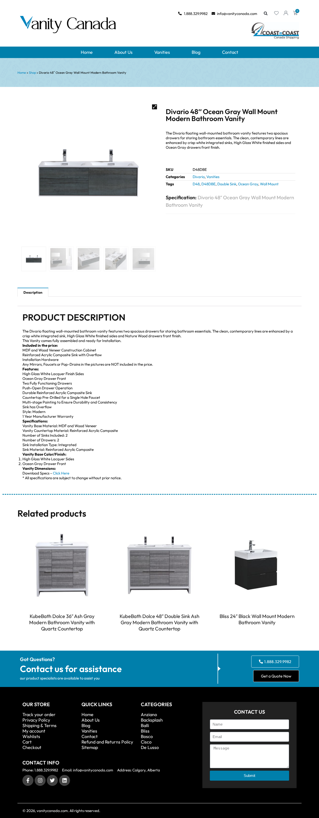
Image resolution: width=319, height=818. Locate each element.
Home (87, 52)
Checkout (31, 747)
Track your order (39, 714)
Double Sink (226, 184)
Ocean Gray (248, 184)
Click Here (61, 473)
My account (33, 731)
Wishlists (31, 736)
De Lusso (150, 747)
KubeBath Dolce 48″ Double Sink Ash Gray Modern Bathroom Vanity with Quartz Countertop (159, 622)
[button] (265, 13)
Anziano (149, 714)
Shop (32, 72)
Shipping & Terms (39, 725)
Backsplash (152, 720)
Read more (62, 637)
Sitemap (89, 747)
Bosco (147, 736)
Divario (199, 176)
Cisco (146, 742)
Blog (196, 52)
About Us (123, 52)
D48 (196, 184)
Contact (230, 52)
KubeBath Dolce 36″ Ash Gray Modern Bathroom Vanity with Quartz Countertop (62, 622)
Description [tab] (32, 292)
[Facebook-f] (27, 780)
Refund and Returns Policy (107, 742)
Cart (27, 742)
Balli (145, 725)
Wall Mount (269, 184)
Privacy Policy (36, 720)
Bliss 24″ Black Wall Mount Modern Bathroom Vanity (257, 619)
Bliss (145, 731)
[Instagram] (40, 780)
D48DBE (208, 184)
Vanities (162, 52)
